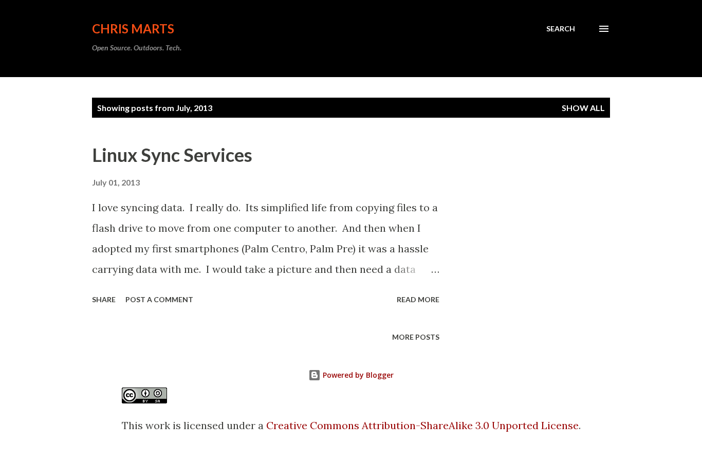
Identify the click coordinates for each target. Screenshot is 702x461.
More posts (415, 337)
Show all (583, 108)
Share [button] (104, 299)
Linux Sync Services (172, 154)
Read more (418, 299)
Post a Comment (159, 299)
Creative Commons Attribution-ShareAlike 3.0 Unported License (422, 425)
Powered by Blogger (357, 375)
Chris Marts (133, 28)
